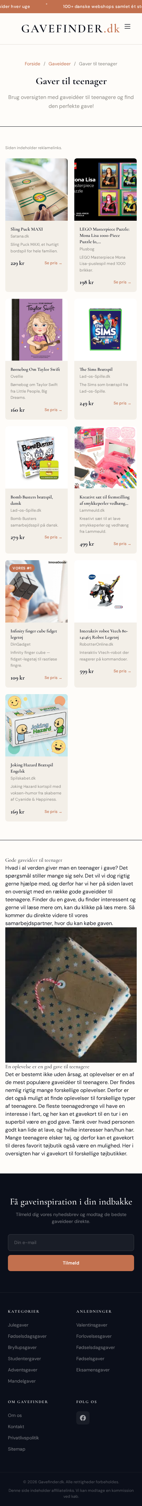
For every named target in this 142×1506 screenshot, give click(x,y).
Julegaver (18, 1325)
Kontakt (16, 1426)
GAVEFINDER (71, 28)
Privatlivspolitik (23, 1438)
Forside (32, 64)
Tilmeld (71, 1263)
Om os (15, 1415)
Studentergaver (24, 1359)
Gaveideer (60, 64)
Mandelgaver (22, 1381)
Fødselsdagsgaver (27, 1336)
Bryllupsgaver (22, 1347)
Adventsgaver (22, 1370)
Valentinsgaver (91, 1325)
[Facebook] (82, 1418)
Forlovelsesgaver (94, 1336)
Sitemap (16, 1449)
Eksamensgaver (93, 1370)
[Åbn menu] (127, 26)
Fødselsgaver (90, 1359)
